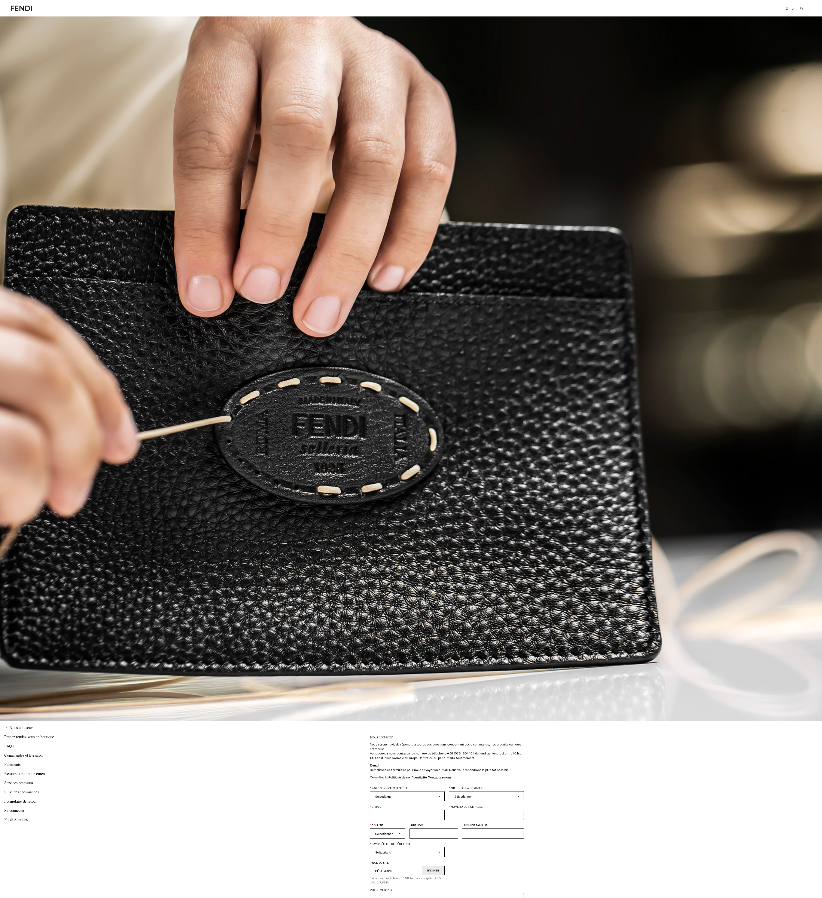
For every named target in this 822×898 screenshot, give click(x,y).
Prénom (417, 825)
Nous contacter (20, 727)
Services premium (18, 782)
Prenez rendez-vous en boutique (29, 736)
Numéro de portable (466, 807)
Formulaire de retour (20, 801)
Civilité (377, 825)
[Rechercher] (801, 8)
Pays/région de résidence (391, 844)
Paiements (12, 764)
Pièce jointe (379, 862)
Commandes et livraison (23, 755)
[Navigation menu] (808, 8)
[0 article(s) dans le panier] (786, 8)
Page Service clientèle (389, 788)
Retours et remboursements (25, 773)
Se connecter (14, 810)
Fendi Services (16, 819)
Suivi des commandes (21, 791)
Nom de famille (475, 825)
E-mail (376, 807)
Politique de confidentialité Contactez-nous (420, 777)
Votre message (382, 890)
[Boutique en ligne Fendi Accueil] (21, 8)
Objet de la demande (467, 788)
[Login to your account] (793, 8)
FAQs (9, 745)
